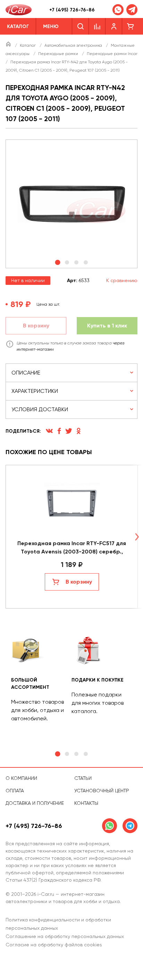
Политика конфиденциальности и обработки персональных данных (58, 924)
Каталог (28, 45)
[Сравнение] (97, 26)
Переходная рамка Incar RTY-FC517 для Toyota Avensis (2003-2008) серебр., (71, 547)
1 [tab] (57, 754)
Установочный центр (101, 790)
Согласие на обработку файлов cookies (54, 944)
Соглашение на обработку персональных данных (65, 936)
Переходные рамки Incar (112, 53)
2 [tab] (67, 754)
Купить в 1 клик (107, 325)
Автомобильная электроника (73, 45)
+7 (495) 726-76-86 (72, 10)
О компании (21, 778)
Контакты (86, 803)
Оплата (15, 790)
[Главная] (9, 45)
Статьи (83, 778)
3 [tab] (76, 754)
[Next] (137, 537)
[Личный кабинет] (114, 26)
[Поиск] (80, 26)
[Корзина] (130, 26)
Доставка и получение (35, 803)
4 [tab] (86, 754)
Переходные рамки (58, 53)
